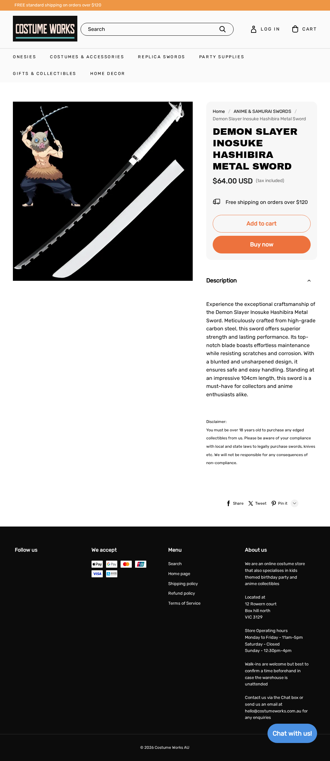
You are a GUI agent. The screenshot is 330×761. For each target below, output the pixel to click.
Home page (179, 573)
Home (219, 111)
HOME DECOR (107, 73)
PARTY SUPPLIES (221, 56)
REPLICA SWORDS (161, 56)
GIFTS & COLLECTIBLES (44, 73)
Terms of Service (184, 603)
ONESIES (24, 56)
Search (175, 563)
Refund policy (181, 593)
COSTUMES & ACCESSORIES (87, 56)
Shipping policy (183, 583)
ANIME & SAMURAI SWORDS (262, 111)
